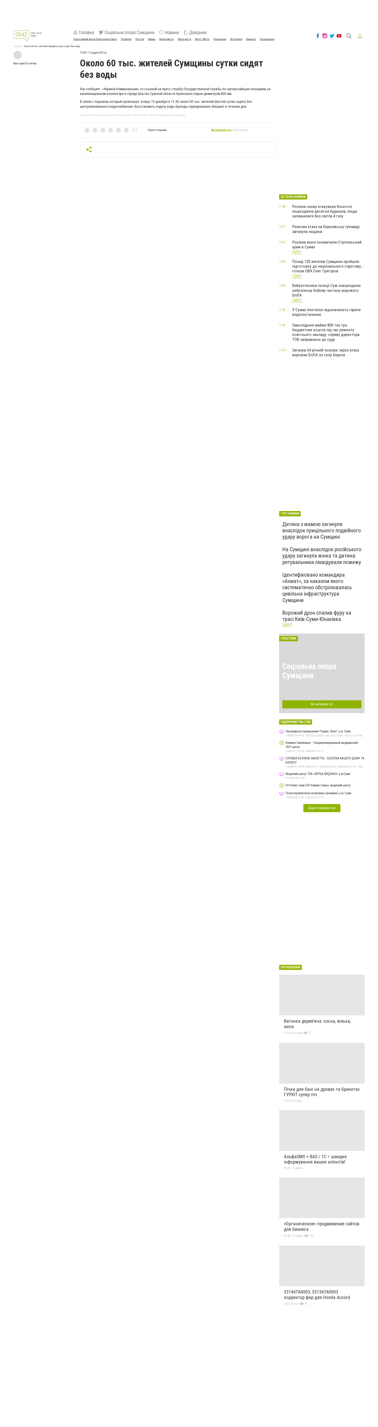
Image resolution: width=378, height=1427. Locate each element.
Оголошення (267, 39)
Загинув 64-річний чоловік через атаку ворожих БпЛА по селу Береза (325, 352)
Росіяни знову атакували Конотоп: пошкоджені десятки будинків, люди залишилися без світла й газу (324, 211)
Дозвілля (126, 39)
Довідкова (219, 39)
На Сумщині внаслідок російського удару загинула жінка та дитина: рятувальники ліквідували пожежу (321, 555)
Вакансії (251, 39)
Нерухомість (166, 39)
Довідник (198, 32)
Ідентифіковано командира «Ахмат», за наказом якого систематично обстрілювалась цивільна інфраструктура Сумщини (317, 587)
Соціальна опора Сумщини (129, 32)
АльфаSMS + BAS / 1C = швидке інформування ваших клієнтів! (315, 1159)
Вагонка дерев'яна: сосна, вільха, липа (317, 1023)
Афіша (151, 39)
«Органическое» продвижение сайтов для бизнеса (321, 1226)
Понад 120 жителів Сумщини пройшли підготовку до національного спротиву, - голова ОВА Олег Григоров (328, 266)
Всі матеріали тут (322, 704)
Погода (139, 39)
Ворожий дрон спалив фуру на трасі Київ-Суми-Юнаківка (316, 616)
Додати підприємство (322, 808)
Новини (172, 32)
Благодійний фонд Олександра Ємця (95, 39)
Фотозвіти (236, 39)
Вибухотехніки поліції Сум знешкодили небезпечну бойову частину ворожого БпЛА (326, 290)
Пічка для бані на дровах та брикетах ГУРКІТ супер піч (322, 1092)
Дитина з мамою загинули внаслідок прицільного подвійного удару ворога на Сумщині (321, 530)
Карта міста (184, 39)
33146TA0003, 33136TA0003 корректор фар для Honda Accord (317, 1294)
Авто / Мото (202, 39)
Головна (86, 32)
